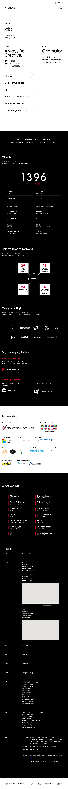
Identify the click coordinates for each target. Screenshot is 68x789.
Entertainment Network (31, 139)
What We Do (42, 142)
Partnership (30, 142)
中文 (62, 2)
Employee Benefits (59, 784)
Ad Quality (39, 784)
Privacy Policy (31, 784)
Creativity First (46, 139)
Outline (53, 142)
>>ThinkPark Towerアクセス (47, 605)
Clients (17, 139)
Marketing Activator (16, 142)
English (59, 2)
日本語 (56, 2)
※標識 (31, 758)
